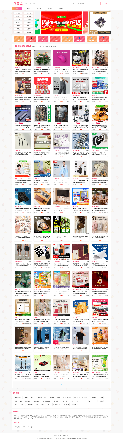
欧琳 (37, 404)
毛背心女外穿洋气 (67, 397)
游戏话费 (18, 32)
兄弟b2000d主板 (18, 401)
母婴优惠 (67, 39)
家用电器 (29, 22)
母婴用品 (18, 19)
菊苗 (49, 404)
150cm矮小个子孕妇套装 (74, 401)
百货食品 (18, 16)
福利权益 (50, 8)
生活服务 (18, 29)
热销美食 (19, 39)
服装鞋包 (29, 13)
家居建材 (29, 19)
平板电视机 (55, 401)
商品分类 (28, 8)
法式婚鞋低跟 (93, 397)
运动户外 (18, 25)
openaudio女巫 (86, 401)
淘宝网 (23, 427)
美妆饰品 (29, 16)
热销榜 (31, 39)
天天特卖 (55, 39)
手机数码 (18, 22)
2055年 (16, 404)
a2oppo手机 (64, 401)
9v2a (32, 397)
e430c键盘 (84, 397)
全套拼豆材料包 (18, 397)
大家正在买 (35, 46)
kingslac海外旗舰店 (46, 401)
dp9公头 (59, 397)
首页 (17, 8)
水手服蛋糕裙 (28, 401)
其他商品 (29, 32)
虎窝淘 (18, 3)
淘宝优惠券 (30, 427)
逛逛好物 (61, 8)
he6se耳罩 (43, 404)
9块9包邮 (47, 46)
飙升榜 (43, 39)
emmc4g (23, 404)
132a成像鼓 (77, 397)
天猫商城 (17, 427)
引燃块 (101, 401)
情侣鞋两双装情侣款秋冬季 (42, 397)
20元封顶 (53, 46)
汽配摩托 (29, 29)
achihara (95, 401)
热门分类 (18, 13)
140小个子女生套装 (76, 404)
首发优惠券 (41, 46)
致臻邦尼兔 (36, 401)
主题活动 (39, 8)
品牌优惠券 (91, 39)
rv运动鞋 (101, 397)
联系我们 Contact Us (82, 438)
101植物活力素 (56, 404)
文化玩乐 (29, 25)
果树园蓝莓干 (66, 404)
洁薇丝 (26, 397)
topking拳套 (30, 404)
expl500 (52, 397)
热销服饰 (79, 39)
